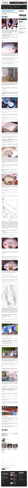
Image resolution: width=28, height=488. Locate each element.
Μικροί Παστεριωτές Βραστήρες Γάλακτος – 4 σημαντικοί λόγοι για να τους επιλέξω (22, 29)
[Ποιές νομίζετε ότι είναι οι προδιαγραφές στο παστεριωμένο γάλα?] (15, 446)
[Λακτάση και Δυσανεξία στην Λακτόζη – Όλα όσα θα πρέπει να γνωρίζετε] (9, 446)
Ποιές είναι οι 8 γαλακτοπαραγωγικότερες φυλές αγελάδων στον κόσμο (22, 32)
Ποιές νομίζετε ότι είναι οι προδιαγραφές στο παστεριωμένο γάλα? (15, 449)
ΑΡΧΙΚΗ (2, 5)
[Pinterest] (5, 17)
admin (19, 26)
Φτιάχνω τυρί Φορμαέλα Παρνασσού (14, 483)
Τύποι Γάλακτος (13, 10)
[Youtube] (26, 0)
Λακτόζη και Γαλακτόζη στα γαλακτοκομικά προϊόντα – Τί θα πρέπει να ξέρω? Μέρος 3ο (4, 449)
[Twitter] (4, 17)
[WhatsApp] (7, 17)
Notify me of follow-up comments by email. (6, 467)
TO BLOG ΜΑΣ (19, 5)
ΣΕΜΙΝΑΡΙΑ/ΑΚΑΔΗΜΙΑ (15, 5)
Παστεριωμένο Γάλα (14, 447)
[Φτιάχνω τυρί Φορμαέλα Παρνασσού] (11, 483)
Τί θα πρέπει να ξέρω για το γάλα (4, 10)
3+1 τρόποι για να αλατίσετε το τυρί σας (14, 433)
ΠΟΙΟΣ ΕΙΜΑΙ (5, 5)
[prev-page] (19, 34)
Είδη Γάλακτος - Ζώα (9, 10)
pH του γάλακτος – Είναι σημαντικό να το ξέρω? (8, 194)
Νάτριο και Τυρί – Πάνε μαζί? (22, 25)
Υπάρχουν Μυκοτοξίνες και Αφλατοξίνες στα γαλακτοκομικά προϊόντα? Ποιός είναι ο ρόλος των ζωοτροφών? (5, 435)
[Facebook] (25, 0)
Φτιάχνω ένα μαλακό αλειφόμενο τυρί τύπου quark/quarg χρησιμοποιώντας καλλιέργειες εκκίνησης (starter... (15, 475)
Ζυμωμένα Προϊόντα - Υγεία (4, 447)
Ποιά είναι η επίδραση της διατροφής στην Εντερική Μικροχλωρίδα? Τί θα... (15, 479)
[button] (26, 7)
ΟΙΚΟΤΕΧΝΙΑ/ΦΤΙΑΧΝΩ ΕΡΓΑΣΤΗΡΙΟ (5, 8)
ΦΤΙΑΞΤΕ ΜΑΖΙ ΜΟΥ (9, 5)
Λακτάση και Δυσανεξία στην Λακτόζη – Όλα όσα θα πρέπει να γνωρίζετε (9, 449)
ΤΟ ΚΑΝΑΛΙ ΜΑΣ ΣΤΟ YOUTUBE (9, 447)
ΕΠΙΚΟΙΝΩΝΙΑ (11, 8)
